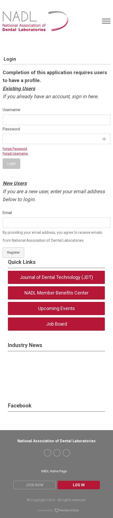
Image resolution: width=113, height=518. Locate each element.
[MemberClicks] (35, 21)
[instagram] (57, 453)
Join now (34, 485)
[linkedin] (66, 453)
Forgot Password (15, 149)
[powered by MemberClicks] (56, 511)
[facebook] (47, 453)
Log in (79, 485)
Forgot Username (15, 153)
